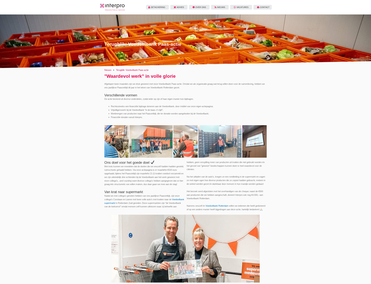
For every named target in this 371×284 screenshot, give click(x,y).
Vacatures (242, 7)
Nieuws (221, 7)
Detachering (158, 7)
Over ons (200, 7)
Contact (265, 7)
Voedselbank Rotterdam (217, 206)
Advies (180, 7)
